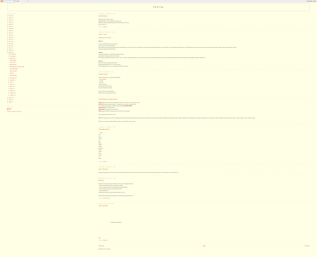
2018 (10, 33)
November (12, 56)
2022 (10, 24)
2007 (10, 100)
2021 (10, 26)
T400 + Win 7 (103, 34)
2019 (10, 30)
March (11, 90)
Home (204, 246)
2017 (10, 35)
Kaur (10, 109)
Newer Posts (101, 246)
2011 (10, 48)
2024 (10, 20)
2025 (10, 18)
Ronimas (101, 180)
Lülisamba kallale (104, 129)
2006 (10, 102)
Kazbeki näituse (105, 77)
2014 (10, 41)
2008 (10, 97)
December (12, 54)
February (12, 93)
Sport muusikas (103, 206)
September (12, 78)
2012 (10, 45)
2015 (10, 39)
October (12, 58)
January (12, 95)
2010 (10, 50)
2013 (10, 43)
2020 (10, 28)
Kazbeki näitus (103, 74)
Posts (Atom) (107, 249)
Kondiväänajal (103, 16)
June (11, 84)
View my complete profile (14, 111)
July (11, 82)
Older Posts (307, 246)
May (11, 86)
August (12, 80)
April (11, 88)
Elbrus (105, 26)
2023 (10, 22)
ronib (104, 198)
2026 (10, 15)
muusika (105, 240)
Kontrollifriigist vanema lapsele (108, 99)
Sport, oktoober (103, 169)
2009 (10, 52)
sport (108, 198)
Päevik (158, 7)
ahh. (99, 238)
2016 (10, 37)
